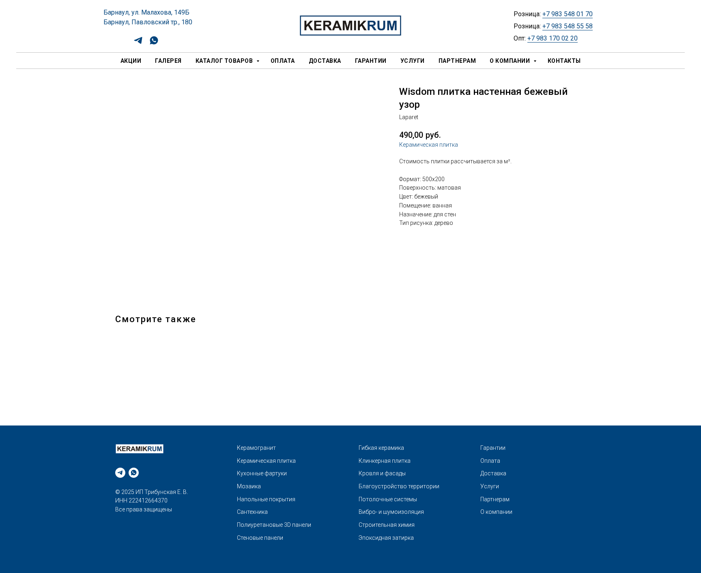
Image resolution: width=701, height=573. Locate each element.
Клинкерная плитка (385, 461)
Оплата (283, 61)
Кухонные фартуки (262, 473)
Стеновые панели (260, 538)
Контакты (564, 61)
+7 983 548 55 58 (567, 26)
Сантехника (252, 512)
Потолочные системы (388, 499)
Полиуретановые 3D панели (274, 525)
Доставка (325, 61)
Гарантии (371, 61)
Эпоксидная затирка (386, 538)
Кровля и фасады (382, 473)
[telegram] (138, 43)
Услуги (412, 61)
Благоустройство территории (399, 486)
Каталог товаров (225, 61)
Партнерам (457, 61)
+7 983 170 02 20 (552, 38)
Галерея (168, 61)
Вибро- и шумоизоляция (391, 512)
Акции (131, 61)
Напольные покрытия (266, 499)
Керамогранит (256, 448)
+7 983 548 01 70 (567, 14)
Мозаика (249, 486)
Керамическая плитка (428, 144)
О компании (510, 61)
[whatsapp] (154, 43)
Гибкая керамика (381, 448)
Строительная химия (387, 525)
